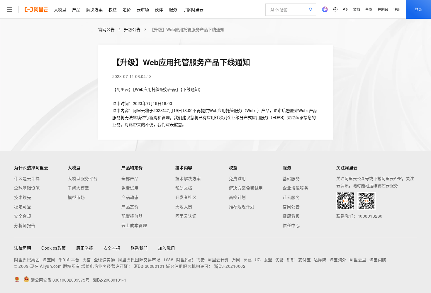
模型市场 (76, 197)
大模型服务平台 (83, 178)
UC (258, 259)
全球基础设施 (27, 188)
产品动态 (129, 197)
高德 (247, 259)
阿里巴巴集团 (27, 259)
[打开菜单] (9, 9)
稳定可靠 (22, 206)
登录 (418, 9)
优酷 (279, 259)
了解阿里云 (193, 9)
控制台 (383, 9)
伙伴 (159, 9)
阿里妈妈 (184, 259)
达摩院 (320, 259)
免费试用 (129, 188)
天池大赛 (183, 206)
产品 (76, 9)
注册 (397, 9)
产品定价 (129, 206)
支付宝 (304, 259)
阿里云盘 (357, 259)
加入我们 (166, 248)
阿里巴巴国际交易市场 (139, 259)
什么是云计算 (27, 178)
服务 (173, 9)
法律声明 (22, 248)
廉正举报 (84, 248)
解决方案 (94, 9)
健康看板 (291, 216)
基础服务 (291, 178)
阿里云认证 (186, 216)
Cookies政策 (53, 248)
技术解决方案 (188, 178)
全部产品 (129, 178)
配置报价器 (132, 216)
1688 (168, 259)
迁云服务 (291, 197)
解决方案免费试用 (246, 188)
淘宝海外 (338, 259)
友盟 (268, 259)
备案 (368, 9)
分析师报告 (24, 225)
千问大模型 (78, 188)
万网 (236, 259)
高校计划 (237, 197)
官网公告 (106, 29)
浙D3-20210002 (229, 266)
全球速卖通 (104, 259)
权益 (112, 9)
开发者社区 (186, 197)
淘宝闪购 (377, 259)
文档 (356, 9)
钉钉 (291, 259)
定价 (127, 9)
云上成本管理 (134, 225)
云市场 (143, 9)
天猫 (86, 259)
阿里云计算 (218, 259)
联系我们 (139, 248)
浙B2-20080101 (149, 266)
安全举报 (112, 248)
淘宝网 (49, 259)
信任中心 (291, 225)
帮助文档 (183, 188)
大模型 (60, 9)
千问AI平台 (68, 259)
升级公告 (132, 29)
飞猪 (200, 259)
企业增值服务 (295, 188)
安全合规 (22, 216)
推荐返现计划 (241, 206)
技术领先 (22, 197)
